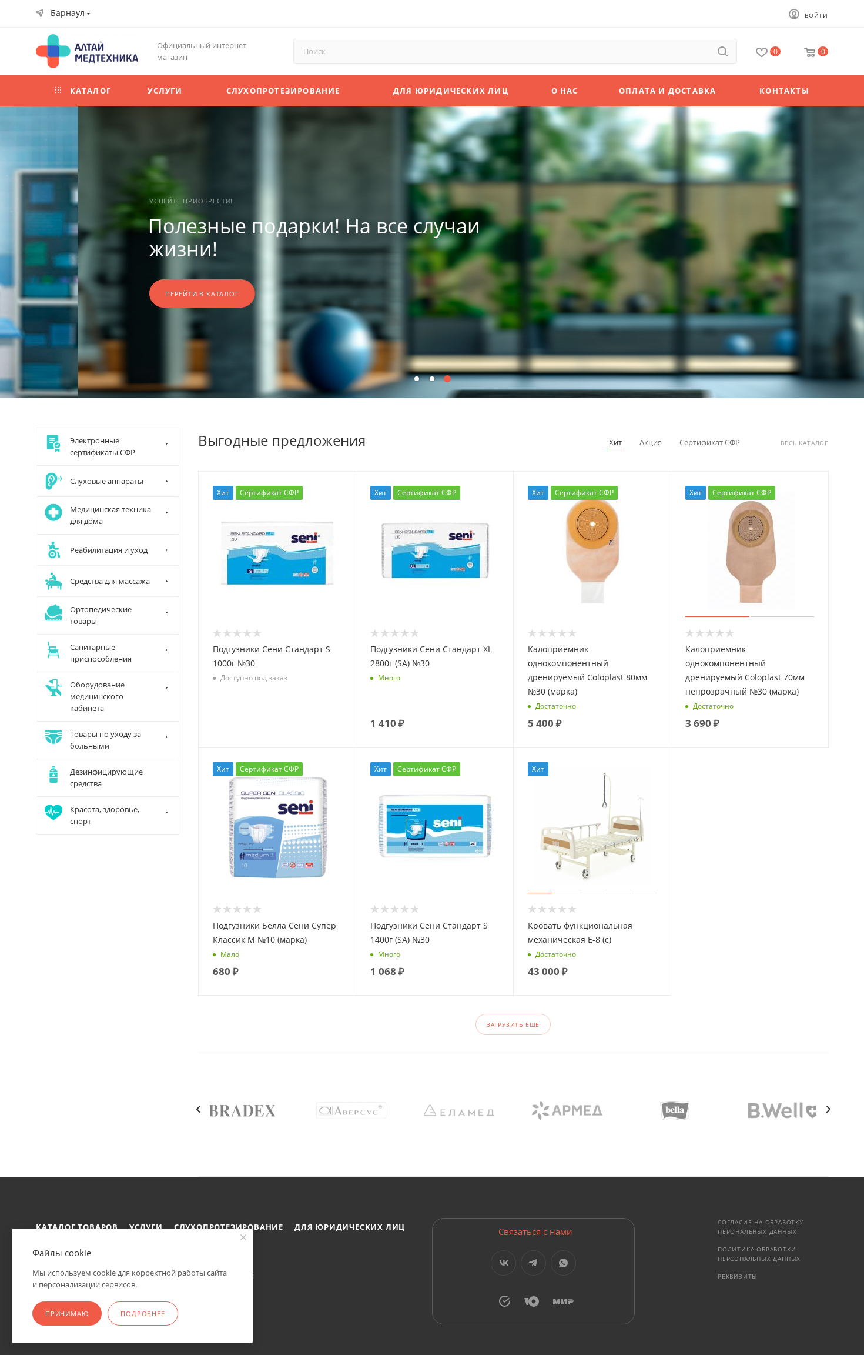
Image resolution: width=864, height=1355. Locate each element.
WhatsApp (563, 1263)
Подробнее (142, 1313)
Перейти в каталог (124, 293)
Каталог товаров (77, 1226)
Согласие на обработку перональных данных (760, 1227)
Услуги (146, 1226)
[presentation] (198, 1109)
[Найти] (722, 51)
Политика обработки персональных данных (759, 1254)
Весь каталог (804, 443)
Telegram (533, 1263)
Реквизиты (738, 1276)
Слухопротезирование (228, 1226)
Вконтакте (503, 1263)
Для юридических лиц (349, 1226)
